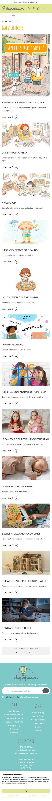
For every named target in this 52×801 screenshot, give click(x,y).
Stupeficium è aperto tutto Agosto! (23, 102)
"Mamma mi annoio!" (13, 344)
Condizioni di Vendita (14, 718)
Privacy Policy (14, 725)
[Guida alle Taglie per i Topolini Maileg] (26, 563)
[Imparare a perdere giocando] (26, 232)
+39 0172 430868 (26, 747)
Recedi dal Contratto (14, 722)
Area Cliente (38, 723)
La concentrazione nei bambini (20, 297)
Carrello (38, 727)
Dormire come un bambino (17, 486)
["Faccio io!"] (26, 184)
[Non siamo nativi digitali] (26, 610)
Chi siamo (14, 729)
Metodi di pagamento (13, 714)
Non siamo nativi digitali (16, 628)
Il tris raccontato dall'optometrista (24, 391)
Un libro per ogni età (14, 152)
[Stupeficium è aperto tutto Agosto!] (26, 65)
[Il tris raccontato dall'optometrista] (26, 373)
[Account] (34, 8)
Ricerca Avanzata (38, 720)
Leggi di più (7, 117)
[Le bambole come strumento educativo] (26, 421)
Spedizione (14, 711)
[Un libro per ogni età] (26, 134)
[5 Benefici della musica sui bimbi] (26, 515)
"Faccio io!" (9, 202)
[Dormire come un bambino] (26, 468)
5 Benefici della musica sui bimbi (21, 533)
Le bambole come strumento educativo (25, 439)
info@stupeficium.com (26, 750)
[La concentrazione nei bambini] (26, 279)
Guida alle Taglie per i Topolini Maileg (24, 580)
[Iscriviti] (45, 690)
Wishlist (38, 730)
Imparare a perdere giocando (20, 250)
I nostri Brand (38, 716)
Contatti (14, 732)
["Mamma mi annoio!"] (26, 326)
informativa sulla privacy (29, 697)
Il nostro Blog (38, 712)
